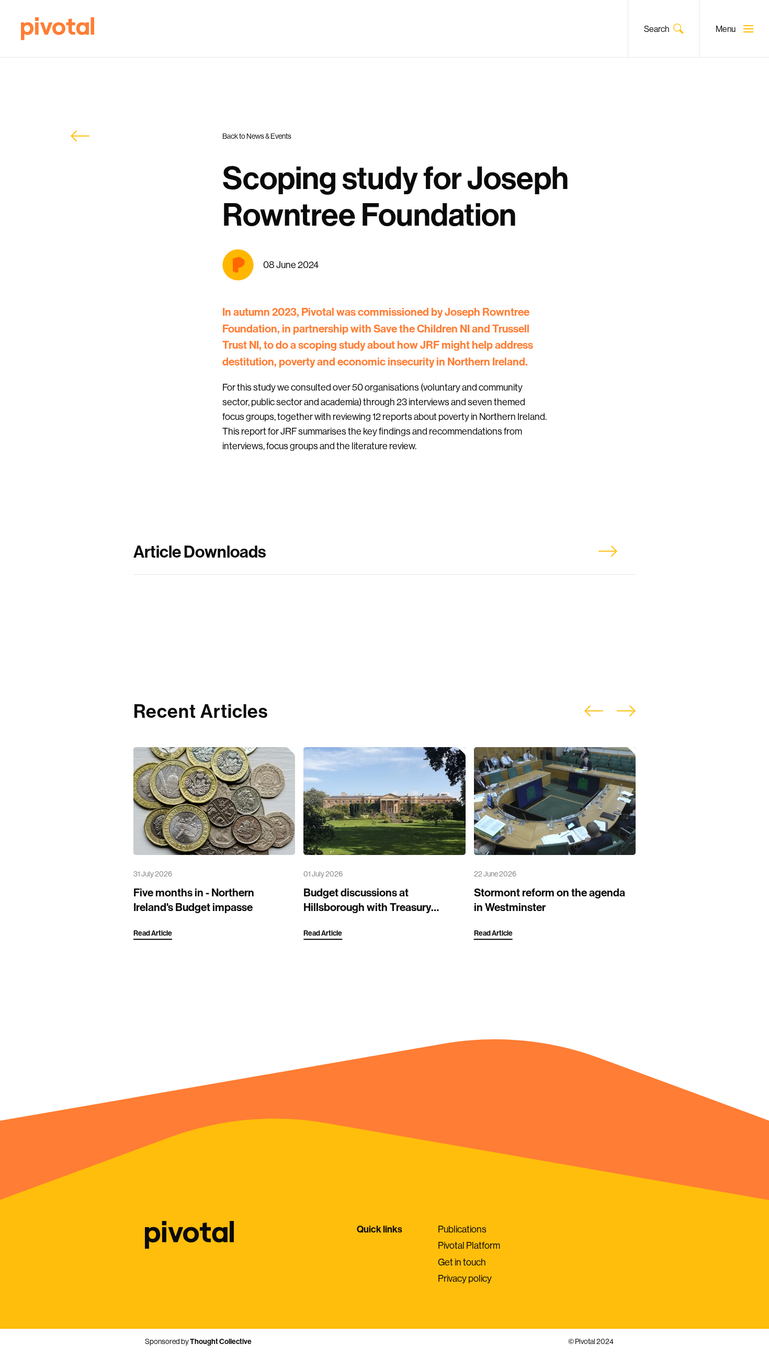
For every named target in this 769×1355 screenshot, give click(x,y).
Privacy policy (465, 1278)
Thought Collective (221, 1341)
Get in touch (462, 1262)
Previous (593, 711)
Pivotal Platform (469, 1245)
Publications (462, 1229)
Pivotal (57, 28)
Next (626, 711)
